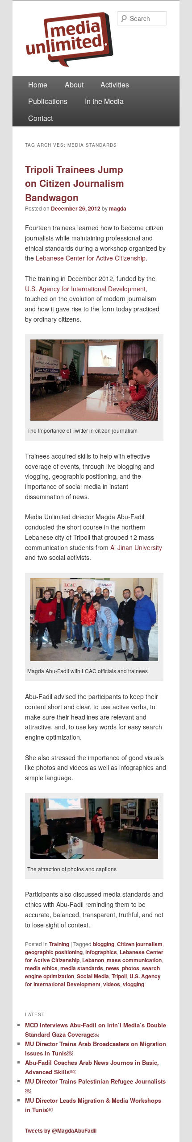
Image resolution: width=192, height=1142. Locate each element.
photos (130, 968)
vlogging (133, 984)
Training (59, 944)
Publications (47, 101)
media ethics (41, 968)
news (112, 968)
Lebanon (93, 960)
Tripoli (119, 976)
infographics (101, 952)
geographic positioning (54, 952)
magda (117, 208)
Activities (114, 84)
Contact (40, 118)
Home (37, 84)
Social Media (93, 976)
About (74, 84)
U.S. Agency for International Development (85, 288)
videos (111, 984)
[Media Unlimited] (96, 39)
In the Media (104, 101)
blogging (103, 944)
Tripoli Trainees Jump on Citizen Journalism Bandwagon (74, 183)
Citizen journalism (140, 944)
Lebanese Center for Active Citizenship (91, 257)
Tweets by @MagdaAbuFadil (60, 1130)
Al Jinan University (136, 547)
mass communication (134, 960)
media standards (81, 968)
